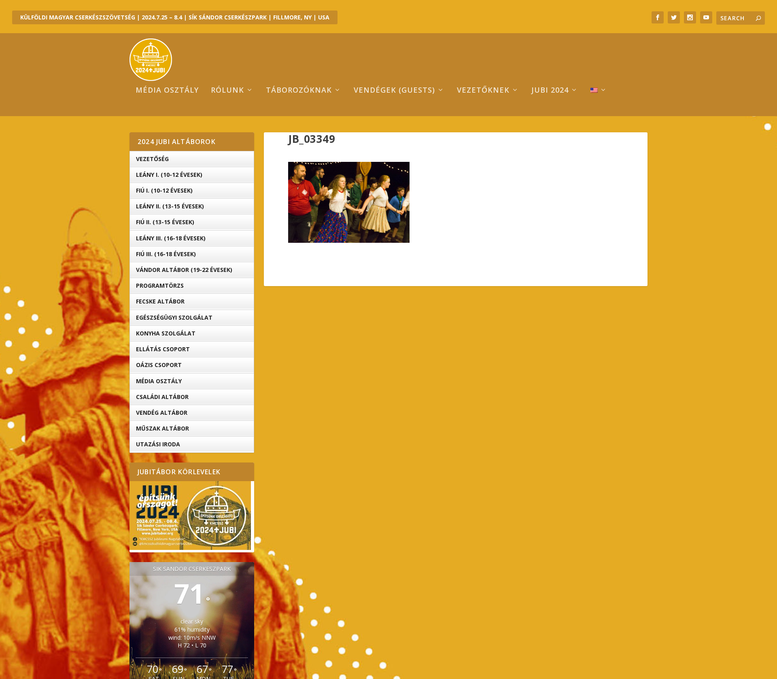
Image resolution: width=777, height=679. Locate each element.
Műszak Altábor (162, 428)
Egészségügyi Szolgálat (174, 317)
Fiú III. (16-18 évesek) (166, 254)
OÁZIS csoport (159, 365)
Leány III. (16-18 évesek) (171, 238)
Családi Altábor (162, 397)
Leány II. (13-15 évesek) (170, 206)
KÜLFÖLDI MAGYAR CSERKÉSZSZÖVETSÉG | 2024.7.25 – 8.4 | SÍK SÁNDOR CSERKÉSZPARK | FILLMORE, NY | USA (174, 17)
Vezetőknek (483, 91)
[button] (349, 202)
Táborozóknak (299, 91)
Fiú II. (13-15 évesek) (165, 222)
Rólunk (227, 91)
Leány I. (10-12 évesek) (169, 174)
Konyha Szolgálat (165, 333)
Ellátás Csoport (163, 349)
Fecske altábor (160, 301)
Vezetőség (152, 159)
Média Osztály (159, 381)
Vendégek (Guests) (394, 91)
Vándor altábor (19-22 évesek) (184, 270)
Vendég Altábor (161, 412)
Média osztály (167, 91)
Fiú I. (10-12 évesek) (164, 190)
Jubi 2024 (550, 91)
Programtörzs (160, 285)
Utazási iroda (158, 444)
